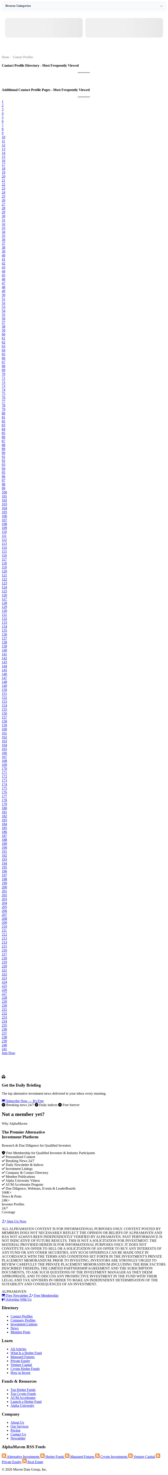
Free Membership (45, 1295)
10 (3, 137)
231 (4, 1009)
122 (4, 579)
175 (4, 788)
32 (3, 224)
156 (4, 713)
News (14, 1328)
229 (4, 1001)
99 (3, 488)
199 (4, 883)
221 (4, 970)
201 (4, 891)
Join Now (8, 1053)
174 (4, 784)
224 (4, 982)
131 (4, 615)
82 (3, 421)
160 (4, 729)
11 (3, 141)
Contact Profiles (21, 1316)
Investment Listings (23, 1324)
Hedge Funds (55, 1457)
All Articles (18, 1349)
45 (3, 275)
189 (4, 844)
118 (4, 563)
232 (4, 1013)
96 (3, 476)
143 (4, 662)
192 (4, 855)
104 (4, 508)
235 (4, 1025)
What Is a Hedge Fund (26, 1353)
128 (4, 603)
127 (4, 599)
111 (4, 536)
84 (3, 429)
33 (3, 228)
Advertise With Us (18, 1299)
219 (4, 962)
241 (4, 1049)
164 (4, 745)
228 (4, 997)
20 (3, 176)
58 (3, 326)
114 (4, 547)
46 (3, 279)
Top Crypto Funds (23, 1394)
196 (4, 871)
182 (4, 816)
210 (4, 926)
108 (4, 524)
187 (4, 836)
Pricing (15, 1430)
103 (4, 504)
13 (3, 149)
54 (3, 311)
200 (4, 887)
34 (3, 232)
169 (4, 765)
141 (4, 654)
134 (4, 626)
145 (4, 670)
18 (3, 168)
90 (3, 453)
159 (4, 725)
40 (3, 255)
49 (3, 291)
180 (4, 808)
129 (4, 607)
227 (4, 994)
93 (3, 465)
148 (4, 682)
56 (3, 318)
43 (3, 267)
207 (4, 915)
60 (3, 334)
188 (4, 840)
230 (4, 1005)
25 (3, 196)
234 (4, 1021)
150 (4, 690)
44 (3, 271)
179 (4, 804)
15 (3, 157)
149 (4, 686)
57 (3, 322)
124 (4, 587)
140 (4, 650)
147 (4, 678)
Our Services (19, 1426)
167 (4, 757)
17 (3, 164)
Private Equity (20, 1361)
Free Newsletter (17, 1295)
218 (4, 958)
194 (4, 863)
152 (4, 697)
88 (3, 445)
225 (4, 986)
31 (3, 220)
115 (4, 551)
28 (3, 208)
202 (4, 895)
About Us (17, 1422)
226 (4, 990)
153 (4, 701)
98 (3, 484)
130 (4, 611)
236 (4, 1029)
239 (4, 1041)
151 (4, 693)
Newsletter (17, 1438)
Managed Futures (22, 1357)
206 (4, 911)
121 (4, 575)
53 (3, 307)
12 (3, 145)
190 (4, 847)
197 (4, 875)
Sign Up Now (16, 1221)
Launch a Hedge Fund (26, 1401)
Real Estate (35, 1462)
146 (4, 674)
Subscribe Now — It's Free (24, 1101)
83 (3, 425)
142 (4, 658)
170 (4, 769)
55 (3, 314)
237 (4, 1033)
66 (3, 358)
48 (3, 287)
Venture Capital (21, 1365)
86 (3, 437)
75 (3, 393)
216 (4, 950)
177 (4, 796)
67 (3, 362)
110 (4, 532)
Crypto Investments (114, 1457)
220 (4, 966)
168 (4, 761)
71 (3, 378)
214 (4, 942)
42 (3, 263)
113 (4, 543)
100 (4, 492)
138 (4, 642)
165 (4, 749)
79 (3, 409)
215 (4, 946)
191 (4, 851)
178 (4, 800)
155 (4, 709)
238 (4, 1037)
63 (3, 346)
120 (4, 571)
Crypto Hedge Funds (25, 1369)
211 (4, 930)
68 (3, 366)
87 (3, 441)
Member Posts (20, 1332)
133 (4, 622)
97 (3, 480)
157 (4, 717)
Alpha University (22, 1405)
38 (3, 247)
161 (4, 733)
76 (3, 397)
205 (4, 907)
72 (3, 382)
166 (4, 753)
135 (4, 630)
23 (3, 188)
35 (3, 236)
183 (4, 820)
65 (3, 354)
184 (4, 824)
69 (3, 370)
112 (4, 540)
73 (3, 386)
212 (4, 934)
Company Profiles (22, 1320)
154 (4, 705)
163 (4, 741)
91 (3, 457)
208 (4, 919)
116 (4, 555)
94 (3, 468)
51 (3, 299)
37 (3, 243)
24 (3, 192)
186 (4, 832)
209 (4, 922)
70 (3, 374)
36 (3, 239)
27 (3, 204)
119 (4, 567)
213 (4, 938)
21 (3, 180)
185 (4, 828)
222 (4, 974)
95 (3, 472)
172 (4, 776)
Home (5, 57)
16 (3, 161)
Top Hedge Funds (22, 1390)
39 (3, 251)
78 (3, 405)
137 (4, 638)
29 (3, 212)
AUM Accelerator (22, 1398)
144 (4, 666)
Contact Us (18, 1434)
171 (4, 772)
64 (3, 350)
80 (3, 413)
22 (3, 184)
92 (3, 461)
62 (3, 342)
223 (4, 978)
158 (4, 721)
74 (3, 390)
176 (4, 792)
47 (3, 283)
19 (3, 172)
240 (4, 1045)
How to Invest (20, 1373)
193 (4, 859)
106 (4, 516)
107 (4, 520)
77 (3, 401)
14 (3, 153)
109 (4, 528)
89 (3, 449)
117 (4, 559)
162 (4, 737)
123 (4, 583)
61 (3, 338)
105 (4, 512)
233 (4, 1017)
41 (3, 259)
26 (3, 200)
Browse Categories (18, 5)
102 (4, 500)
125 (4, 591)
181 (4, 812)
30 (3, 216)
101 (4, 496)
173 (4, 780)
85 (3, 433)
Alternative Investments (23, 1457)
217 (4, 954)
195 (4, 867)
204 (4, 903)
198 (4, 879)
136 (4, 634)
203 (4, 899)
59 (3, 330)
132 (4, 618)
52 (3, 303)
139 (4, 646)
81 (3, 417)
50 (3, 295)
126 (4, 595)
